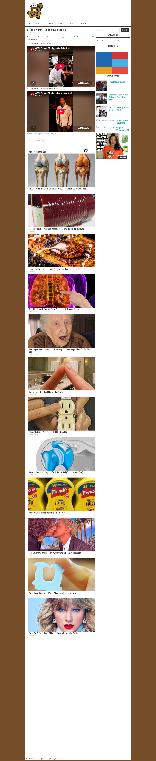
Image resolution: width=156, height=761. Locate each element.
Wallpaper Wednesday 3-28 (122, 128)
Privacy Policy (54, 759)
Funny (41, 140)
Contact (82, 23)
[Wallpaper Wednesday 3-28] (105, 127)
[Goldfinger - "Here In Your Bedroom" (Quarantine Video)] (101, 98)
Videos (39, 23)
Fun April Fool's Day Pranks (122, 121)
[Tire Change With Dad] (101, 86)
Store (60, 23)
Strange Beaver (36, 759)
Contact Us (45, 759)
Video (30, 140)
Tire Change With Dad (117, 81)
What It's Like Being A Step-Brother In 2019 (119, 108)
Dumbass (38, 140)
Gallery (49, 23)
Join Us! (71, 23)
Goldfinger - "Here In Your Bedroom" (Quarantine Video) (118, 97)
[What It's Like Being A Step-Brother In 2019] (101, 111)
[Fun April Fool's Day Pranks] (105, 120)
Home (29, 23)
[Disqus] (61, 667)
